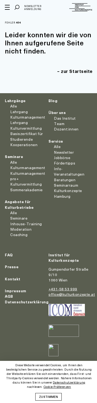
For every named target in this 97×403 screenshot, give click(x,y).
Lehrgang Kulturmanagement (27, 114)
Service (55, 141)
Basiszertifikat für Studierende (26, 136)
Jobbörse (62, 157)
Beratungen (65, 180)
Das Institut (65, 118)
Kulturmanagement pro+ (27, 176)
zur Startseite (77, 71)
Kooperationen (23, 144)
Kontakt (12, 279)
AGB (9, 296)
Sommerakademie (26, 190)
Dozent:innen (66, 129)
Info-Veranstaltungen (69, 171)
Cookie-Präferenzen (57, 387)
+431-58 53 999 (62, 289)
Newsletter (64, 152)
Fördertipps (64, 163)
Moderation (21, 229)
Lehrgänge (15, 100)
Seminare (14, 156)
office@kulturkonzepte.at (71, 294)
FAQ (9, 255)
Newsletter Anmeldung (32, 8)
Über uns (57, 112)
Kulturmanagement (27, 167)
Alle (13, 106)
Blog (52, 100)
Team (59, 123)
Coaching (18, 234)
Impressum (15, 291)
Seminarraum (66, 185)
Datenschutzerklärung (26, 302)
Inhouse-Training (26, 224)
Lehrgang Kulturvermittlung (26, 125)
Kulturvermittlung (26, 184)
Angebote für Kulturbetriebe (19, 204)
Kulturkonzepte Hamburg (68, 193)
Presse (11, 267)
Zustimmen (48, 396)
